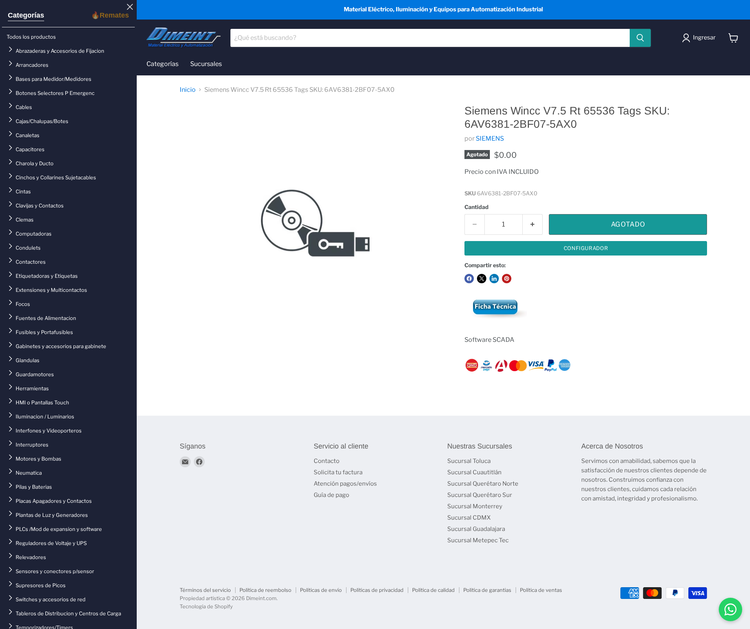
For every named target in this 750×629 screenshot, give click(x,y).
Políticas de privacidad (377, 590)
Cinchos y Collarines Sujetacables (56, 177)
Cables (24, 107)
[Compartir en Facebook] (469, 278)
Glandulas (27, 360)
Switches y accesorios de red (51, 599)
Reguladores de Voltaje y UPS (51, 543)
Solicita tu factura (338, 472)
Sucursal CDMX (469, 517)
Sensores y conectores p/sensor (55, 571)
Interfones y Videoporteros (49, 430)
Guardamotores (35, 374)
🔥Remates (110, 15)
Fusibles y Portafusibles (44, 332)
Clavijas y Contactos (40, 205)
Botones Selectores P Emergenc (55, 93)
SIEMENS (490, 138)
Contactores (31, 262)
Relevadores (31, 557)
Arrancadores (32, 65)
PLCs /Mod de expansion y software (59, 529)
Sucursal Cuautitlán (474, 472)
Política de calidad (433, 590)
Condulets (28, 248)
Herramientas (32, 388)
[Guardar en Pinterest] (506, 278)
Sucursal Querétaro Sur (479, 495)
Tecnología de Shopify (206, 606)
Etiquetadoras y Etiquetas (47, 276)
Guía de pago (331, 495)
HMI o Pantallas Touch (42, 402)
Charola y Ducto (35, 163)
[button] (700, 38)
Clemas (25, 219)
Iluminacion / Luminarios (45, 416)
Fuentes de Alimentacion (46, 318)
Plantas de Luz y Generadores (52, 515)
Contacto (326, 461)
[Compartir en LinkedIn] (494, 278)
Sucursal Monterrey (474, 506)
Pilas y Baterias (34, 487)
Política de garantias (487, 590)
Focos (23, 304)
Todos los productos (31, 37)
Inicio (188, 89)
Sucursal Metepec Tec (478, 540)
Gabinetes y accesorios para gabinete (61, 346)
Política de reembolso (265, 590)
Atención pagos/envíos (345, 483)
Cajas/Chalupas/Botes (42, 121)
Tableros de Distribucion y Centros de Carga (68, 613)
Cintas (23, 191)
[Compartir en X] (481, 278)
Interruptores (32, 444)
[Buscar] (640, 38)
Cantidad (476, 207)
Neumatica (29, 473)
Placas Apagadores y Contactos (54, 501)
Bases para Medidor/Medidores (53, 79)
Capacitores (30, 149)
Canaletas (27, 135)
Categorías (26, 15)
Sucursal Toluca (469, 461)
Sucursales (206, 64)
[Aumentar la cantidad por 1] (533, 224)
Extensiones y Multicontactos (51, 290)
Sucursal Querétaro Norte (482, 483)
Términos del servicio (205, 590)
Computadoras (34, 234)
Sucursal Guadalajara (476, 529)
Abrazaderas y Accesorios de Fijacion (60, 51)
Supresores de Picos (41, 585)
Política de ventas (541, 590)
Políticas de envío (321, 590)
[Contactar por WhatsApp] (730, 609)
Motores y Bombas (38, 459)
